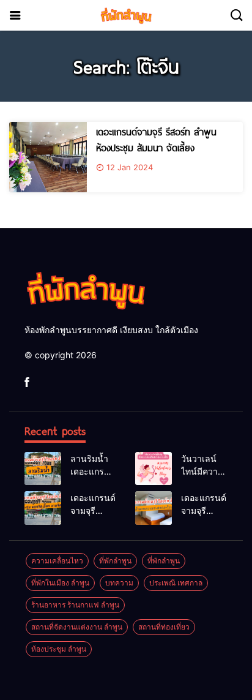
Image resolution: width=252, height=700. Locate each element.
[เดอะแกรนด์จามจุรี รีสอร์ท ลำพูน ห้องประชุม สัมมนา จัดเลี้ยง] (48, 157)
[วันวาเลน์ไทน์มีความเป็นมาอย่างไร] (153, 468)
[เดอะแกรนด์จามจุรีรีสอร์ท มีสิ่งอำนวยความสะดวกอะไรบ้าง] (153, 507)
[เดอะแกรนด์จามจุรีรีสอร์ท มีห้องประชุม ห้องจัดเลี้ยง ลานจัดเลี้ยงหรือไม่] (42, 507)
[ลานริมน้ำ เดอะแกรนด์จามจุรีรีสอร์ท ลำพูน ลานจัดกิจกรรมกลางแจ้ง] (42, 468)
